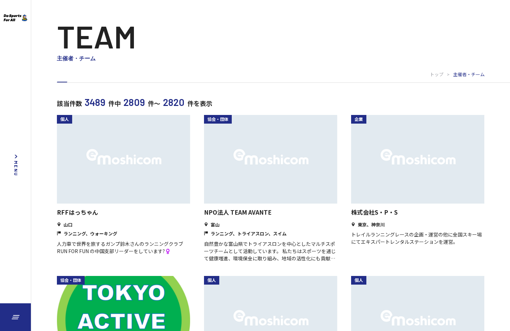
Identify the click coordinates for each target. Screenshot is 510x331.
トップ (436, 74)
